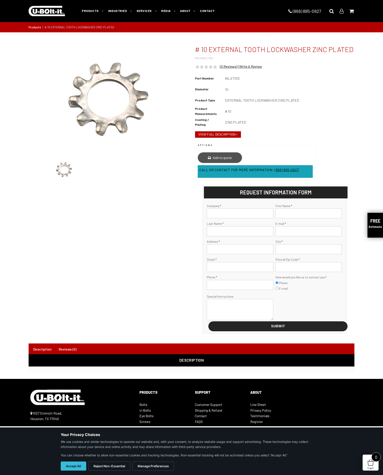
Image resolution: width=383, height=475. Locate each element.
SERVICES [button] (145, 11)
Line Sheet (258, 404)
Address (213, 241)
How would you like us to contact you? (301, 277)
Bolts (143, 404)
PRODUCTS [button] (91, 11)
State (212, 259)
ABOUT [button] (185, 11)
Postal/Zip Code (288, 259)
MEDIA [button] (166, 11)
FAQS (199, 421)
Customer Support (208, 404)
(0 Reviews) (228, 66)
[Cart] (351, 11)
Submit (278, 326)
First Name (284, 206)
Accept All (73, 466)
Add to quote (222, 157)
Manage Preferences (153, 466)
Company (214, 206)
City (279, 241)
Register (256, 421)
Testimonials (260, 416)
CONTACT (207, 11)
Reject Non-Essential (109, 466)
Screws (144, 421)
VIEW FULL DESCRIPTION (216, 134)
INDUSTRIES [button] (118, 11)
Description (42, 349)
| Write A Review (250, 66)
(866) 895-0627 (306, 11)
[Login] (341, 11)
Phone (212, 277)
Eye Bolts (146, 416)
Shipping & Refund (208, 410)
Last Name (215, 223)
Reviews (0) (67, 349)
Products (35, 27)
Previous (22, 101)
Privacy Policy (260, 410)
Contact (201, 416)
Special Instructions (220, 296)
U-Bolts (145, 410)
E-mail (281, 223)
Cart (372, 462)
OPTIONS (205, 145)
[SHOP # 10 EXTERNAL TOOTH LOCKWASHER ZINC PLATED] (108, 99)
